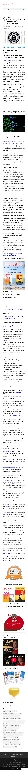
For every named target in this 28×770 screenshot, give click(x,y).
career (16, 713)
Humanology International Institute (11, 467)
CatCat (4, 426)
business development (8, 713)
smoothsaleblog (15, 739)
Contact (13, 756)
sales (4, 735)
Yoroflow (5, 539)
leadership (21, 723)
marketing (5, 725)
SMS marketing (15, 742)
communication (6, 716)
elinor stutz (5, 718)
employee (12, 718)
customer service (15, 716)
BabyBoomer (6, 410)
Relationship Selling (7, 732)
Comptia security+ (8, 86)
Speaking (15, 754)
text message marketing (8, 746)
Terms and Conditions (14, 766)
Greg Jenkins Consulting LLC (9, 451)
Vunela (4, 548)
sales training (6, 737)
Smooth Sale (16, 737)
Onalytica (5, 521)
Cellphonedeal (15, 483)
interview (23, 720)
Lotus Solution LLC (7, 512)
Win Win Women (7, 553)
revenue (15, 732)
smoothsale (7, 26)
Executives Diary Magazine (9, 438)
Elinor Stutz (14, 442)
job (4, 723)
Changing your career (8, 60)
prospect (16, 727)
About (9, 754)
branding (9, 711)
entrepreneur (6, 720)
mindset (5, 727)
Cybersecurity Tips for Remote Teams (14, 309)
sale (23, 732)
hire (15, 720)
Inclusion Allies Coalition (8, 474)
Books (21, 754)
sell (11, 737)
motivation (10, 727)
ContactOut (5, 429)
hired (18, 720)
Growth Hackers (7, 459)
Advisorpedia (6, 401)
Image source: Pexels (8, 134)
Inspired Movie (6, 492)
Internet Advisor (7, 480)
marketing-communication (14, 725)
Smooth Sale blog (7, 739)
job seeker (8, 723)
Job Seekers (14, 723)
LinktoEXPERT (6, 504)
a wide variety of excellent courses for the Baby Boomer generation (12, 415)
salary (19, 732)
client (20, 713)
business (15, 711)
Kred (4, 500)
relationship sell (13, 730)
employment (18, 718)
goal (11, 720)
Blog (5, 754)
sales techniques (18, 735)
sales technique (10, 735)
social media (6, 744)
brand (4, 711)
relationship (6, 730)
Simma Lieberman (7, 530)
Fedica (4, 445)
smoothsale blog (7, 742)
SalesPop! (5, 525)
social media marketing (15, 744)
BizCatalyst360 (6, 419)
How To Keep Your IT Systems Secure (14, 302)
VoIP (16, 746)
